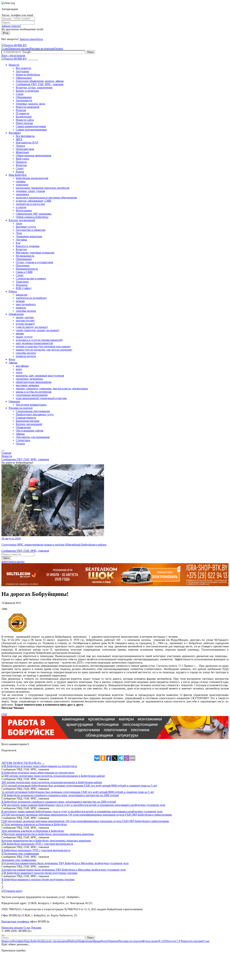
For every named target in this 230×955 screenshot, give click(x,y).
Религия (21, 110)
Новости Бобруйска (28, 74)
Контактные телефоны (15, 921)
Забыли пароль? (11, 26)
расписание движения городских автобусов (42, 187)
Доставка (21, 239)
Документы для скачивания (33, 437)
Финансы (21, 284)
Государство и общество (30, 229)
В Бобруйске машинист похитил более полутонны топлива (37, 879)
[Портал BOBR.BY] (14, 45)
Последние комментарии (31, 404)
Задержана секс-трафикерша (18, 859)
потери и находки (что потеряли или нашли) (43, 346)
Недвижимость (25, 255)
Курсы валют (154, 941)
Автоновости (24, 100)
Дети (19, 233)
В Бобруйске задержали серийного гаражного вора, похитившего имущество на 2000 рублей (58, 801)
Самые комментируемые (31, 126)
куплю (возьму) (25, 323)
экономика (22, 194)
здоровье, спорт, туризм (30, 191)
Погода (173, 941)
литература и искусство (30, 204)
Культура (21, 165)
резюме (20, 301)
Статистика (23, 440)
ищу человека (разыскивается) (34, 343)
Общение (14, 401)
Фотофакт (15, 132)
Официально (24, 77)
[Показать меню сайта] (2, 450)
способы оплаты (26, 310)
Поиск (90, 52)
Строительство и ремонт (31, 278)
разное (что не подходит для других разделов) (44, 349)
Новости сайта (25, 119)
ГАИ (4, 714)
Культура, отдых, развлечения (34, 87)
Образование (24, 97)
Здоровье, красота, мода (30, 103)
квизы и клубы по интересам (33, 391)
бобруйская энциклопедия (32, 178)
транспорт (22, 184)
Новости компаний (27, 106)
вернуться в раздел (12, 561)
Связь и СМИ (24, 271)
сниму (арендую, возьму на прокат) (37, 330)
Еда (18, 242)
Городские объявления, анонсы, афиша (40, 81)
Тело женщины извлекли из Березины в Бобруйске (32, 830)
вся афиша (22, 365)
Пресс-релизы (24, 123)
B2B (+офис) (23, 288)
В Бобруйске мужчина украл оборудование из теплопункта (37, 772)
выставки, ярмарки (27, 385)
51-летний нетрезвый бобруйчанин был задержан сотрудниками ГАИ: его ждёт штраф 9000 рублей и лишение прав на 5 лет (77, 792)
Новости (14, 64)
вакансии (21, 294)
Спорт (20, 93)
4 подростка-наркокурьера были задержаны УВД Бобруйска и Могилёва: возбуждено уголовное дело (63, 869)
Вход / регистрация (13, 55)
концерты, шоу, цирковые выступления (40, 375)
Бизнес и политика (27, 90)
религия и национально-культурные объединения (46, 197)
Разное (20, 171)
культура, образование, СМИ (33, 200)
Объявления (16, 314)
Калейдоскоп (24, 116)
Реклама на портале (42, 48)
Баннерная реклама (27, 420)
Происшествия (25, 149)
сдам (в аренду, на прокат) (32, 327)
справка (21, 181)
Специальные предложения (33, 411)
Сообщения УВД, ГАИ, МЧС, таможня (39, 84)
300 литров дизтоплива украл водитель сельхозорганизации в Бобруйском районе (51, 782)
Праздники (22, 265)
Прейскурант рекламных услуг (35, 414)
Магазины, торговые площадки (35, 252)
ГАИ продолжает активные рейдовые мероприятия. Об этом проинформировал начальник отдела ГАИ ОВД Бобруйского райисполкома (85, 821)
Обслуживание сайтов (29, 430)
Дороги (20, 145)
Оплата (58, 48)
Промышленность (27, 268)
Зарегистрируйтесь (31, 39)
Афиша (13, 362)
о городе (21, 207)
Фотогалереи (24, 210)
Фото (12, 359)
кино (19, 369)
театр (19, 372)
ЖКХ (19, 139)
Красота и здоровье (28, 246)
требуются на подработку (31, 297)
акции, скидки (25, 317)
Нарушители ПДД (27, 142)
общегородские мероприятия (33, 382)
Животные (22, 152)
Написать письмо (19, 48)
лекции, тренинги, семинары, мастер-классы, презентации (52, 388)
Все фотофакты (25, 136)
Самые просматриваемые (31, 129)
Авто (19, 223)
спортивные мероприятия (31, 394)
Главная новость (26, 417)
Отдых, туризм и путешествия (34, 262)
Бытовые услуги (26, 226)
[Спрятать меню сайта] (2, 935)
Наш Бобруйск (18, 174)
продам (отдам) (25, 320)
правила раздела (26, 356)
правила (21, 307)
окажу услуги (24, 336)
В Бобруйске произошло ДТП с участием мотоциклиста (35, 850)
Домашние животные (29, 236)
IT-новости (22, 113)
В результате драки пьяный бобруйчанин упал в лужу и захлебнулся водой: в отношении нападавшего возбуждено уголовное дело (81, 811)
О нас (4, 48)
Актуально (22, 71)
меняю (20, 333)
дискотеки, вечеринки (29, 378)
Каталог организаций (22, 220)
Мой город (22, 158)
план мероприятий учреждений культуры (41, 398)
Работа (13, 291)
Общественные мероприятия (33, 155)
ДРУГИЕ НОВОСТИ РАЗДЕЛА (21, 762)
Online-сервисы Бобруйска (32, 216)
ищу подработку (26, 304)
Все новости (23, 68)
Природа (21, 161)
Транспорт (22, 281)
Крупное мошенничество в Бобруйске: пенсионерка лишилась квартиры (46, 840)
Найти (6, 558)
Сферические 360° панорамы (33, 213)
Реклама (36, 927)
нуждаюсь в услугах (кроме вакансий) (39, 339)
